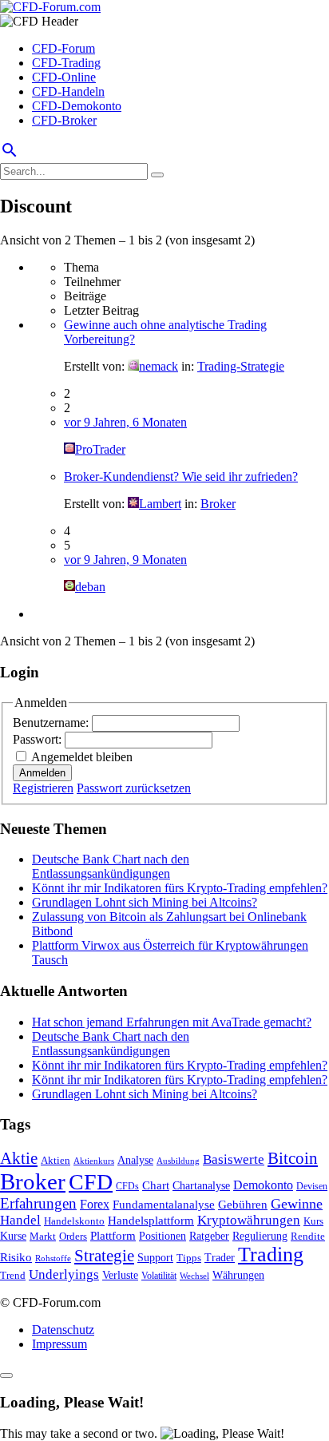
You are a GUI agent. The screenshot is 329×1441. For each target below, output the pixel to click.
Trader (219, 1258)
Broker (218, 503)
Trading (270, 1254)
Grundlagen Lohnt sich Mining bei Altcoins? (144, 902)
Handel (20, 1220)
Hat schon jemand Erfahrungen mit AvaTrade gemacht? (171, 1022)
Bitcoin (293, 1158)
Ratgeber (209, 1235)
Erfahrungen (38, 1203)
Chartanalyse (201, 1185)
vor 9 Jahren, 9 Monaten (125, 559)
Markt (43, 1236)
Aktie (19, 1158)
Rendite (308, 1236)
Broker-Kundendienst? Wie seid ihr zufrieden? (181, 476)
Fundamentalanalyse (164, 1204)
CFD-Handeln (68, 91)
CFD (91, 1181)
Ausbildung (178, 1161)
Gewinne (297, 1204)
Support (155, 1258)
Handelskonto (74, 1221)
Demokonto (263, 1185)
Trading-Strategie (240, 366)
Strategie (104, 1255)
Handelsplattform (151, 1220)
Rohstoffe (53, 1258)
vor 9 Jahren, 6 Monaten (125, 422)
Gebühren (243, 1204)
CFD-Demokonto (76, 106)
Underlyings (64, 1274)
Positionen (162, 1235)
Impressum (59, 1344)
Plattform (113, 1235)
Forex (94, 1204)
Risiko (16, 1257)
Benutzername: (52, 722)
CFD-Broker (64, 120)
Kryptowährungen (248, 1220)
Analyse (135, 1160)
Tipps (188, 1258)
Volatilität (158, 1275)
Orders (73, 1236)
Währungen (238, 1275)
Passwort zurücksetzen (134, 788)
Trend (13, 1275)
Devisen (311, 1186)
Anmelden (42, 773)
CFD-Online (64, 77)
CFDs (127, 1186)
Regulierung (259, 1235)
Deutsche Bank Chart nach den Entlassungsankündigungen (110, 866)
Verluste (120, 1274)
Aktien (55, 1160)
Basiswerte (233, 1159)
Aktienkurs (93, 1161)
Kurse (13, 1235)
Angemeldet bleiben (82, 757)
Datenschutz (63, 1329)
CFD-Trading (66, 62)
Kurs (313, 1221)
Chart (155, 1185)
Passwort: (39, 739)
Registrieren (43, 788)
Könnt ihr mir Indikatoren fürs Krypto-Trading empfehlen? (179, 888)
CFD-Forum (63, 48)
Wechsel (194, 1275)
